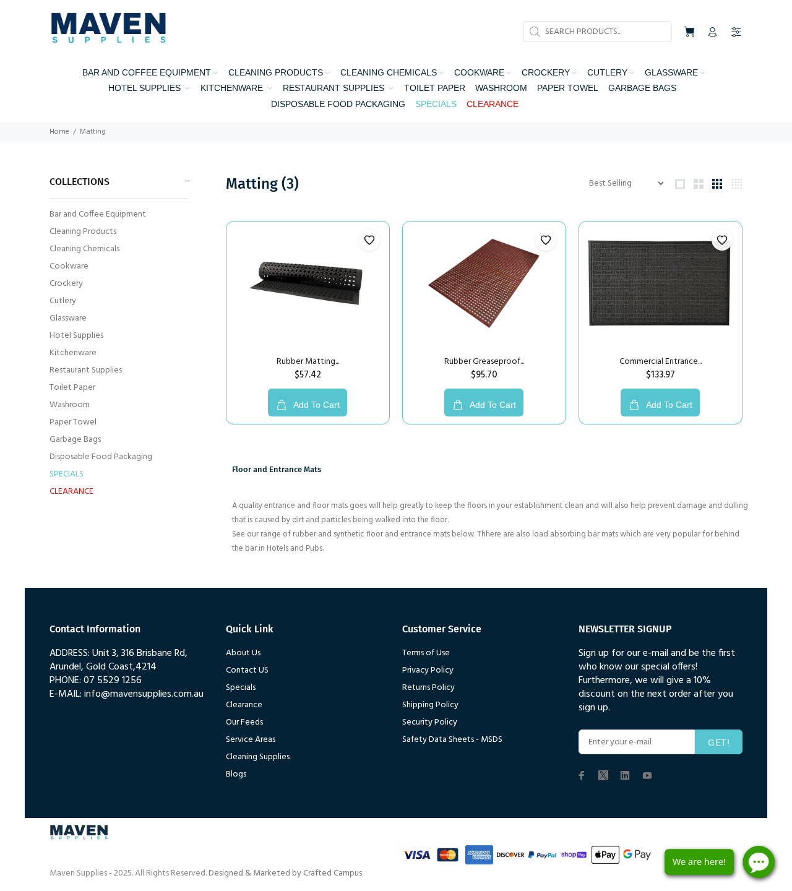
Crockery (66, 284)
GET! (719, 742)
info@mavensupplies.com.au (144, 694)
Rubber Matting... (308, 362)
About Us (243, 653)
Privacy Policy (428, 670)
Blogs (236, 774)
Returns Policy (428, 688)
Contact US (247, 670)
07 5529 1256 (113, 681)
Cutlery (63, 301)
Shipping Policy (430, 705)
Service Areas (250, 740)
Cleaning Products (83, 232)
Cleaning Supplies (258, 757)
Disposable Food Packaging (101, 457)
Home (59, 132)
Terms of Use (426, 653)
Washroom (70, 405)
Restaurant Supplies (86, 370)
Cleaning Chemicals (84, 249)
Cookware (69, 266)
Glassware (68, 318)
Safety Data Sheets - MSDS (452, 740)
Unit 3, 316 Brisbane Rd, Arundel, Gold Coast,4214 (118, 660)
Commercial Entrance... (660, 362)
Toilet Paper (72, 388)
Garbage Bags (75, 440)
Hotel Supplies (76, 336)
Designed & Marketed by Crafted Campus (285, 873)
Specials (241, 688)
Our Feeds (244, 722)
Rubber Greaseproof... (484, 362)
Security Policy (429, 722)
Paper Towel (73, 422)
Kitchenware (73, 353)
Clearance (244, 705)
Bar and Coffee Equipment (98, 214)
